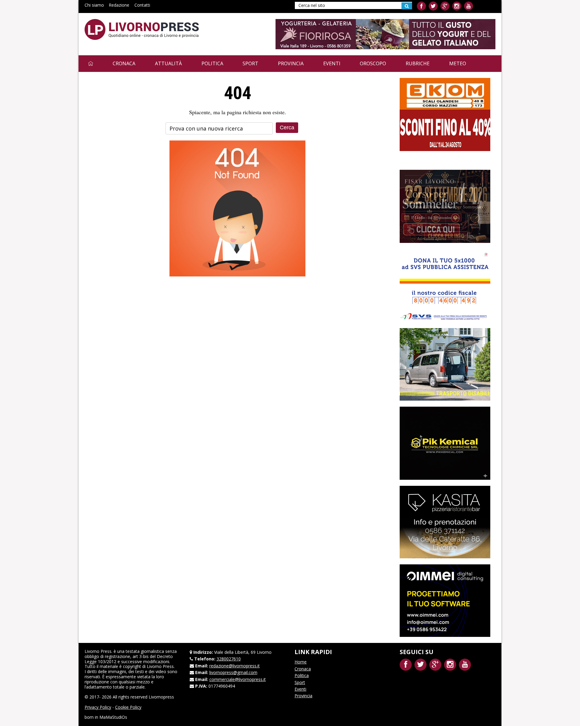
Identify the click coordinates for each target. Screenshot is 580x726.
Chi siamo (94, 5)
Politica (212, 63)
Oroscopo (373, 63)
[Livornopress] (142, 29)
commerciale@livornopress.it (237, 679)
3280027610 (229, 659)
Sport (250, 63)
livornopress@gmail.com (233, 672)
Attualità (168, 63)
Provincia (291, 63)
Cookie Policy (128, 707)
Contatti (142, 5)
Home (301, 662)
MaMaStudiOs (113, 717)
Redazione (119, 5)
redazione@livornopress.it (234, 666)
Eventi (331, 63)
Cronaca (124, 63)
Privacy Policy (98, 707)
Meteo (457, 63)
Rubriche (418, 63)
